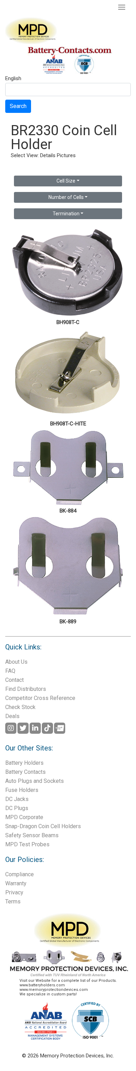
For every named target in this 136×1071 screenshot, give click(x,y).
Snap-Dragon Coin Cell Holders (43, 826)
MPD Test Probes (27, 844)
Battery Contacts (25, 772)
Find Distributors (25, 689)
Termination (66, 213)
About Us (16, 661)
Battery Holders (24, 763)
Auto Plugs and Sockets (34, 781)
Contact (14, 680)
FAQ (10, 671)
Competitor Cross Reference (40, 698)
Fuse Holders (21, 790)
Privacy (14, 892)
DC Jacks (17, 799)
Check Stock (20, 707)
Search (18, 106)
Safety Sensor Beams (32, 835)
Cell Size (65, 181)
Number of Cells (66, 197)
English (13, 79)
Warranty (16, 883)
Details (47, 155)
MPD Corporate (24, 817)
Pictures (66, 155)
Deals (12, 716)
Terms (13, 901)
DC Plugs (16, 808)
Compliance (19, 874)
